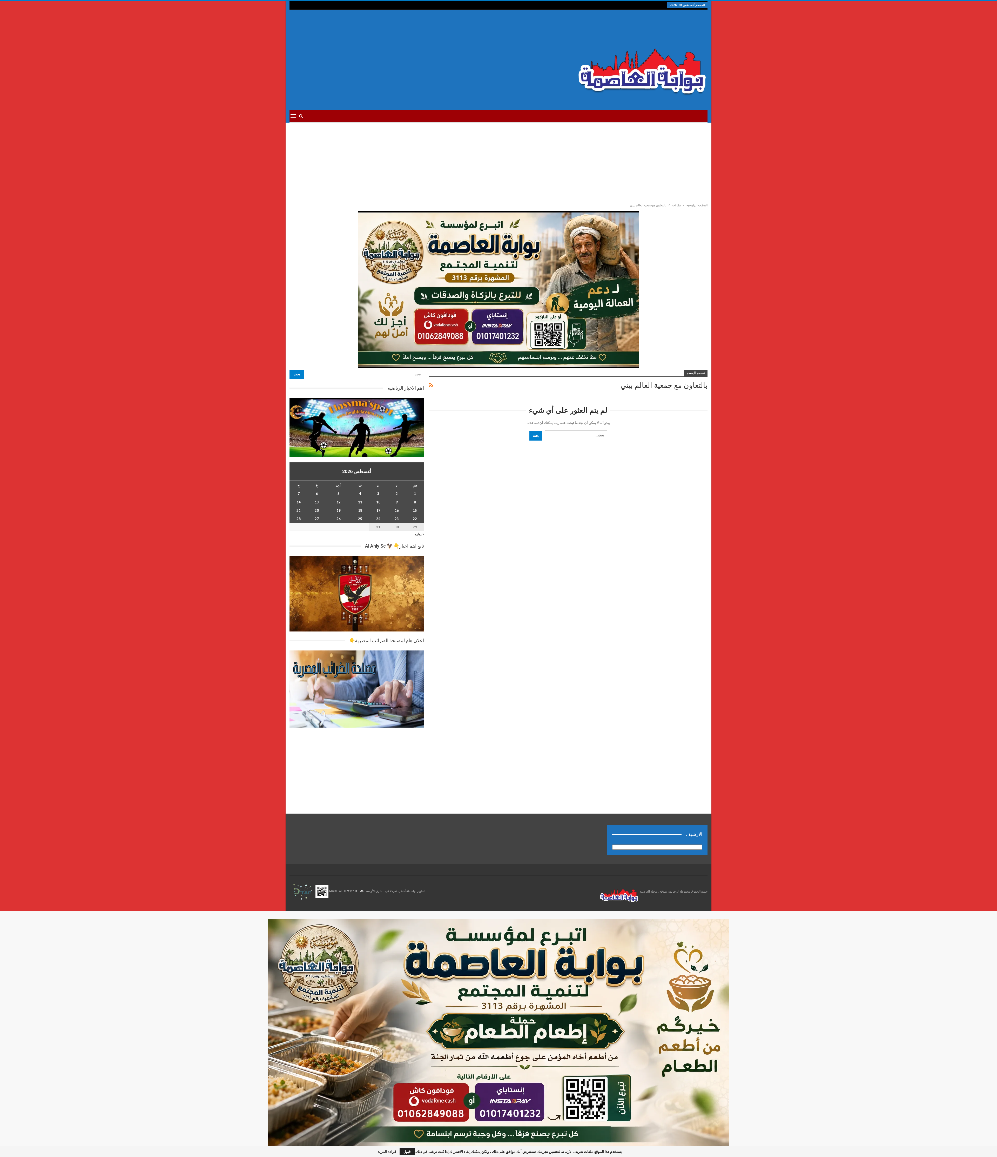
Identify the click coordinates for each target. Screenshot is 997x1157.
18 (360, 510)
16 (397, 510)
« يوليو (419, 534)
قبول (407, 1151)
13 (317, 502)
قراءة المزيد (387, 1151)
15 (415, 510)
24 (378, 519)
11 (360, 502)
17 (378, 510)
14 (299, 502)
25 (360, 519)
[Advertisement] (428, 60)
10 (378, 502)
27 (317, 519)
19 (338, 510)
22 (415, 519)
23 (397, 519)
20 (317, 510)
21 (299, 510)
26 (338, 519)
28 (299, 519)
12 (338, 502)
